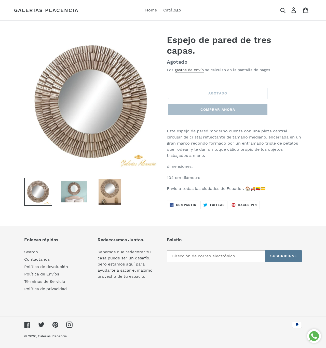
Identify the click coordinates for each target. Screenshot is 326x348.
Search (31, 251)
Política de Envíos (41, 274)
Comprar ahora (217, 109)
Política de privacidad (45, 288)
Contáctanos (37, 259)
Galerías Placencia (46, 10)
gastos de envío (189, 70)
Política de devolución (46, 266)
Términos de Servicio (44, 281)
